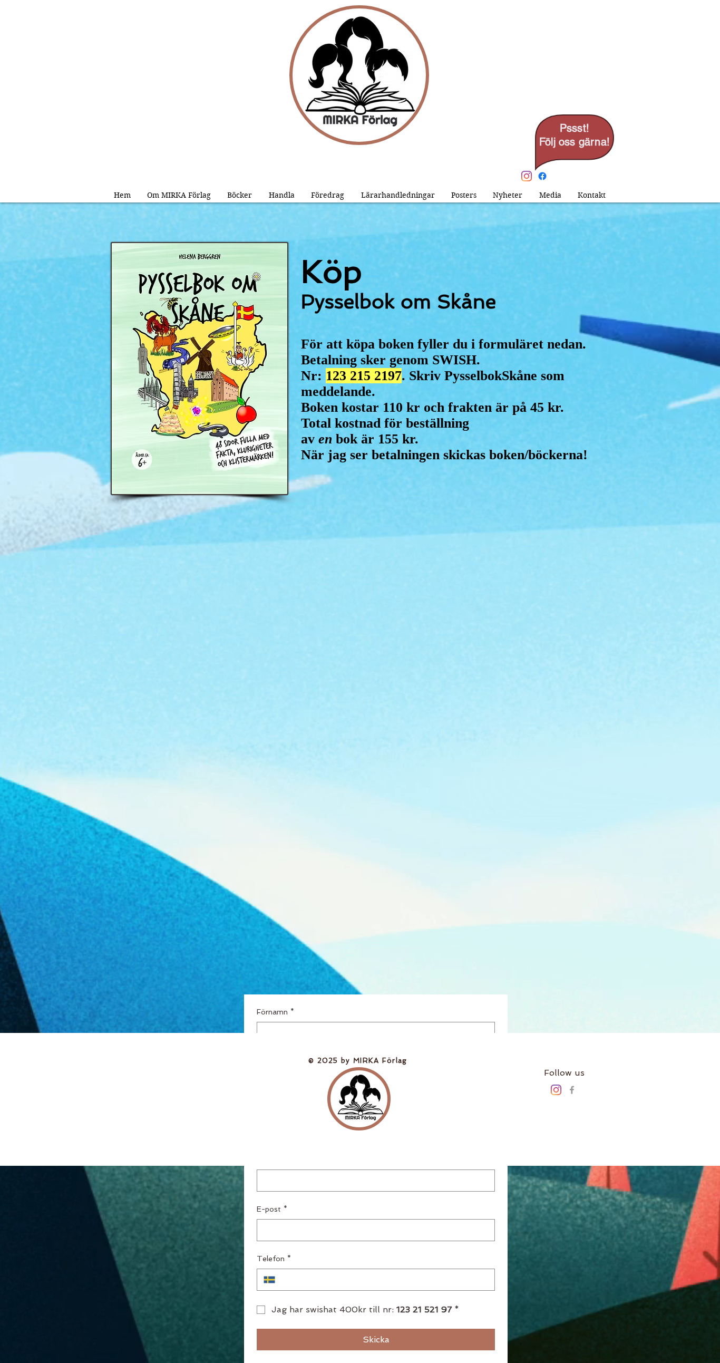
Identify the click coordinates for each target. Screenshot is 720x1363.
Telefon (274, 1258)
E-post (272, 1209)
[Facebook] (542, 176)
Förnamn (275, 1012)
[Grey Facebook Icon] (572, 1090)
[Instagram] (526, 176)
